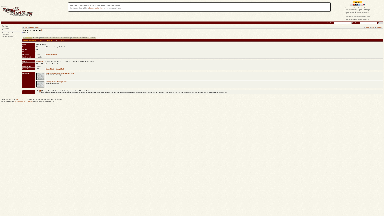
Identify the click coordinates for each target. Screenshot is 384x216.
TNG (17, 99)
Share (367, 27)
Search (32, 27)
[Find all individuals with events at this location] (64, 47)
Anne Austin (39, 61)
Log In (4, 25)
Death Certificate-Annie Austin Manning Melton (60, 73)
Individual (28, 37)
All (56, 40)
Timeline (75, 37)
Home (25, 27)
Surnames (5, 26)
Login (38, 27)
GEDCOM (84, 37)
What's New (5, 28)
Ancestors (45, 37)
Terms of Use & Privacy (9, 33)
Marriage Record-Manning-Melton (56, 81)
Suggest (93, 37)
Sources (49, 40)
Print (373, 27)
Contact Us (5, 34)
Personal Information (29, 40)
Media (41, 40)
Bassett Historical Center (96, 8)
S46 (40, 91)
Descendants (55, 37)
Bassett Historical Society (23, 101)
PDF (62, 40)
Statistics (5, 30)
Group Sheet (50, 69)
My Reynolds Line (51, 54)
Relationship (66, 37)
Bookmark (379, 27)
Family (36, 37)
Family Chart (60, 69)
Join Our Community (8, 36)
